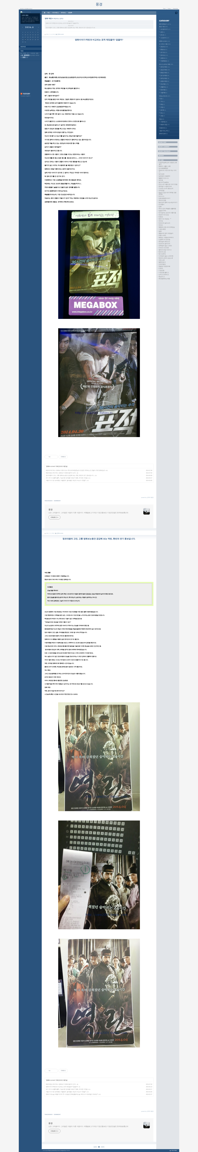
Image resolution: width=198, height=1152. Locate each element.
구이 (162, 101)
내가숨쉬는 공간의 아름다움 (167, 213)
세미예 (161, 180)
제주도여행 (164, 78)
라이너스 (161, 196)
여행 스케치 (162, 235)
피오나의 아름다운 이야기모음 (168, 184)
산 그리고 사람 (164, 44)
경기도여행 (164, 75)
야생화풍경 (164, 61)
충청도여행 (164, 72)
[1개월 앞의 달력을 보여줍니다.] (22, 27)
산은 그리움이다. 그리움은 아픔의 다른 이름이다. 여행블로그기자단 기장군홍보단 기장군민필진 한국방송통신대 (88, 513)
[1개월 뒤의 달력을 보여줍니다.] (38, 27)
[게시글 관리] (55, 457)
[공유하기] (52, 457)
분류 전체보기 (165, 24)
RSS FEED (174, 1150)
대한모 (161, 217)
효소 (162, 113)
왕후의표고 (162, 262)
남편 (27, 57)
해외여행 (163, 89)
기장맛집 (32, 53)
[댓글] (57, 500)
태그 (49, 12)
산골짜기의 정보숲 (164, 239)
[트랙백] (49, 500)
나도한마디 (164, 37)
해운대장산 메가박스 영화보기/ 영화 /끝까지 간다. (61, 473)
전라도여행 (165, 67)
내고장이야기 (165, 29)
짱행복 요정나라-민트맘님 (167, 227)
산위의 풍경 (45, 1150)
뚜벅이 (161, 225)
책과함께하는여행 (164, 278)
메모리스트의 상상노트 (166, 258)
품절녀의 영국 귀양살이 (166, 233)
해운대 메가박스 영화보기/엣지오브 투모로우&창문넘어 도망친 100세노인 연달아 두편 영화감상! (75, 470)
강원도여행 (164, 81)
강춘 (160, 206)
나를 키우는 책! (164, 130)
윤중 (160, 231)
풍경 (99, 4)
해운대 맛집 (164, 124)
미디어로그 (55, 12)
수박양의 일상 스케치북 (166, 256)
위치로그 (63, 12)
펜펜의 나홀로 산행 (164, 166)
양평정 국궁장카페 (164, 266)
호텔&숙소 (164, 87)
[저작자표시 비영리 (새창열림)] (70, 457)
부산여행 (32, 55)
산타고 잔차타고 (164, 274)
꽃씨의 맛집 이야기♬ (165, 250)
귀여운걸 (161, 190)
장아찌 (163, 110)
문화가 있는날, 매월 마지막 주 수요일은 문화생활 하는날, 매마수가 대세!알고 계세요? (72, 1094)
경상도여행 (165, 69)
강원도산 (163, 58)
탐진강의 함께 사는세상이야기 (168, 202)
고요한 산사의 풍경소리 (166, 188)
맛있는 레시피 (164, 96)
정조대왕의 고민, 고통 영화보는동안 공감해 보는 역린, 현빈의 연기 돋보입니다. (70, 27)
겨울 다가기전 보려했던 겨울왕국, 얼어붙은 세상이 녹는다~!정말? (66, 480)
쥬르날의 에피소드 (164, 241)
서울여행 (163, 92)
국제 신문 (162, 260)
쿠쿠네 (161, 221)
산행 (22, 55)
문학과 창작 (163, 133)
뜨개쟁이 (161, 204)
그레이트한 (162, 229)
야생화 (24, 53)
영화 (37, 53)
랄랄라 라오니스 (164, 178)
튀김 (162, 104)
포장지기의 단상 (164, 215)
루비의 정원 (162, 200)
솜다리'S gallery (164, 182)
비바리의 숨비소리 (164, 223)
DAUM (58, 1150)
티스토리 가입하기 (25, 96)
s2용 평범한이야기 (164, 198)
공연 (162, 32)
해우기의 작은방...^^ (165, 219)
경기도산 (163, 52)
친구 (28, 53)
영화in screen (164, 41)
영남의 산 (162, 276)
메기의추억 (162, 254)
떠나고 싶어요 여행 (166, 64)
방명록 (70, 12)
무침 (162, 107)
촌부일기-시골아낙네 (165, 186)
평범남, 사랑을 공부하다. (166, 237)
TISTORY (68, 1150)
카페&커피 (163, 128)
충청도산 (163, 49)
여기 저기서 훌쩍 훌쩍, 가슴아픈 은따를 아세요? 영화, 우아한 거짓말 (67, 478)
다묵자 (161, 268)
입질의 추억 (162, 210)
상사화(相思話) (163, 168)
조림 (162, 115)
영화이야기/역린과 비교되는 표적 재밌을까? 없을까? (62, 23)
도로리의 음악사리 (164, 243)
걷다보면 (161, 174)
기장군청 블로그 (164, 272)
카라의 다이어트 (164, 248)
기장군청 (161, 270)
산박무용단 (162, 264)
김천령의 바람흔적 (164, 176)
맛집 (161, 119)
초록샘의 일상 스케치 (165, 246)
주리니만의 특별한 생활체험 (167, 208)
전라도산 (164, 55)
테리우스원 (162, 252)
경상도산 (164, 46)
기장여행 (26, 55)
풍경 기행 (163, 26)
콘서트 (163, 35)
